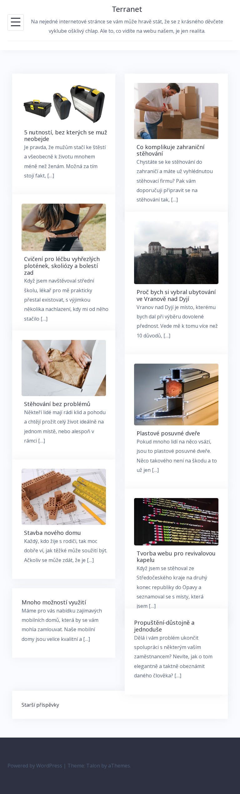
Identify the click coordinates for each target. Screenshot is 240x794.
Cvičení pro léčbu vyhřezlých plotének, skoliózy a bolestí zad (62, 265)
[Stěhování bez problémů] (64, 367)
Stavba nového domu (52, 532)
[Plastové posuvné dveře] (176, 393)
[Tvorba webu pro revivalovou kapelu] (176, 521)
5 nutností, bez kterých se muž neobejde (65, 135)
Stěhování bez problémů (57, 404)
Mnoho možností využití (54, 602)
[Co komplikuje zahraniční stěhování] (176, 110)
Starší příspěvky (40, 704)
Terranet (127, 9)
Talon (93, 765)
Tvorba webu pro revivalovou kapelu (176, 557)
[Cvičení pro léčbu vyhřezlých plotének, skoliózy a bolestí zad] (64, 227)
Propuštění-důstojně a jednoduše (164, 626)
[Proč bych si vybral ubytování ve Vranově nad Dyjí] (176, 252)
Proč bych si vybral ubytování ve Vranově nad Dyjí (176, 295)
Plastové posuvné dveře (168, 433)
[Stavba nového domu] (64, 496)
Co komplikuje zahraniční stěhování (170, 150)
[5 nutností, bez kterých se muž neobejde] (64, 103)
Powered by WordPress (35, 765)
